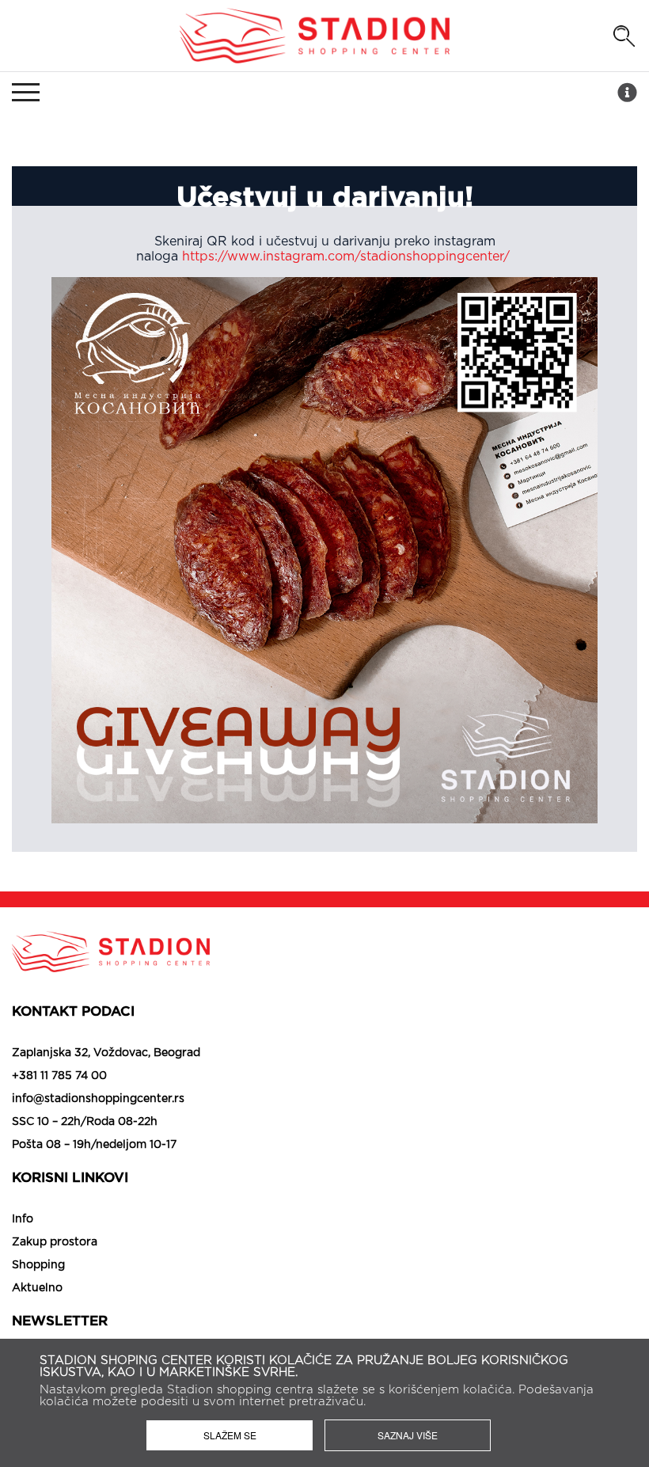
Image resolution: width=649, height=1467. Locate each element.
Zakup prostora (54, 1242)
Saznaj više (408, 1435)
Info (22, 1219)
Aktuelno (37, 1288)
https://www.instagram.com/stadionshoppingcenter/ (348, 256)
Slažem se (229, 1435)
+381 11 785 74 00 (59, 1075)
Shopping (38, 1265)
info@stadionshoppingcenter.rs (98, 1098)
